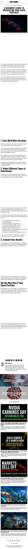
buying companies (6, 163)
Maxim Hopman (13, 33)
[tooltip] (7, 360)
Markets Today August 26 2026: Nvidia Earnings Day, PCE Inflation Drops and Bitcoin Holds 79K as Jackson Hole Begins (13, 424)
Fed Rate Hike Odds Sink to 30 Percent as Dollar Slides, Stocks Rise (13, 505)
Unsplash (19, 33)
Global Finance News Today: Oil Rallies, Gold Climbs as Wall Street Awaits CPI (14, 531)
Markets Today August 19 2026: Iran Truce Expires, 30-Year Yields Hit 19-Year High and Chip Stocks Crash (13, 478)
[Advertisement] (14, 49)
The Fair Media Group (16, 547)
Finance (14, 5)
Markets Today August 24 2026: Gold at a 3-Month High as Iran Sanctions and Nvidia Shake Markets (14, 451)
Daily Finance (8, 363)
